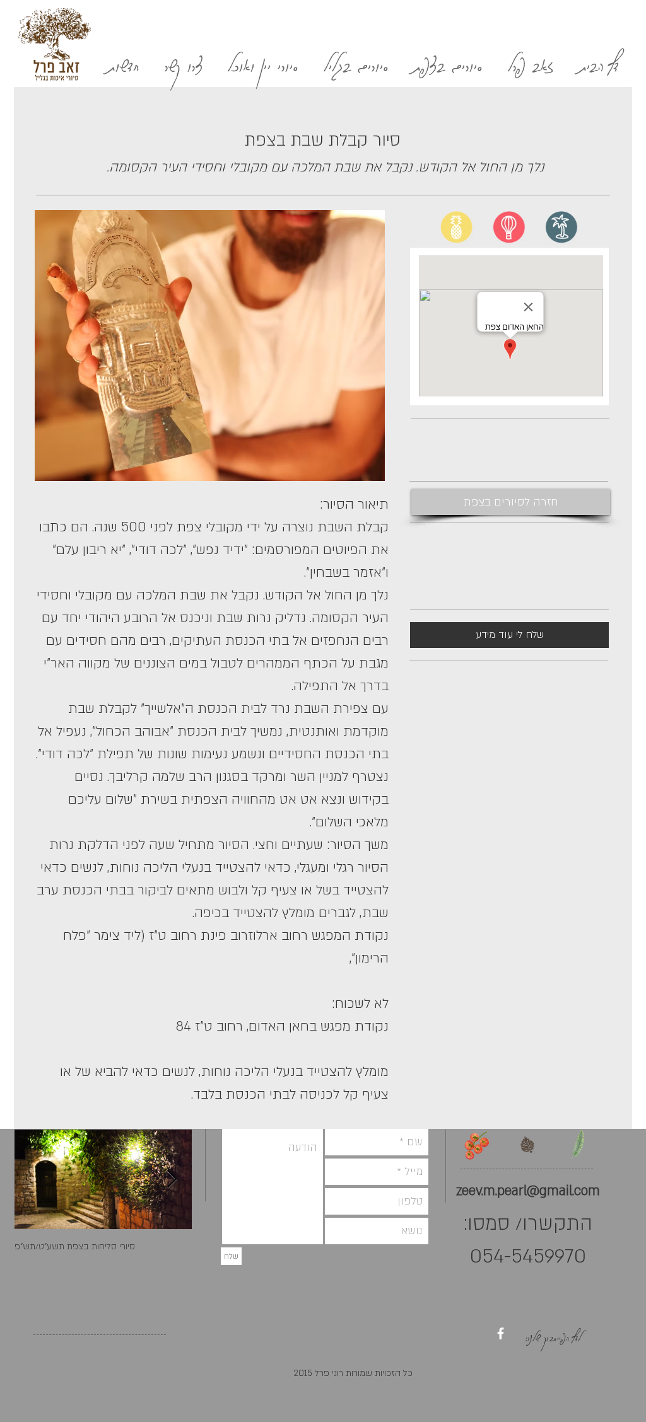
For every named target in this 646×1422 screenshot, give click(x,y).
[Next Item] (171, 1179)
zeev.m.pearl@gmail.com (528, 1191)
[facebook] (500, 1333)
